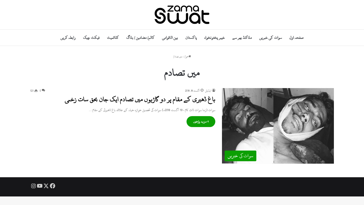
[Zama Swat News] (182, 14)
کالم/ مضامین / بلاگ (140, 37)
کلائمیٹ (113, 37)
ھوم (186, 56)
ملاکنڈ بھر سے (242, 37)
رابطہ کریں (68, 37)
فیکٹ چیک (91, 37)
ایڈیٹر (208, 90)
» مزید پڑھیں (201, 121)
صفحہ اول (296, 37)
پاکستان (191, 37)
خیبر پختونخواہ (214, 37)
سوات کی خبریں (270, 37)
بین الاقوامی (170, 37)
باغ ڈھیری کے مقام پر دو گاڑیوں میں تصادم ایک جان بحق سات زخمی (140, 99)
